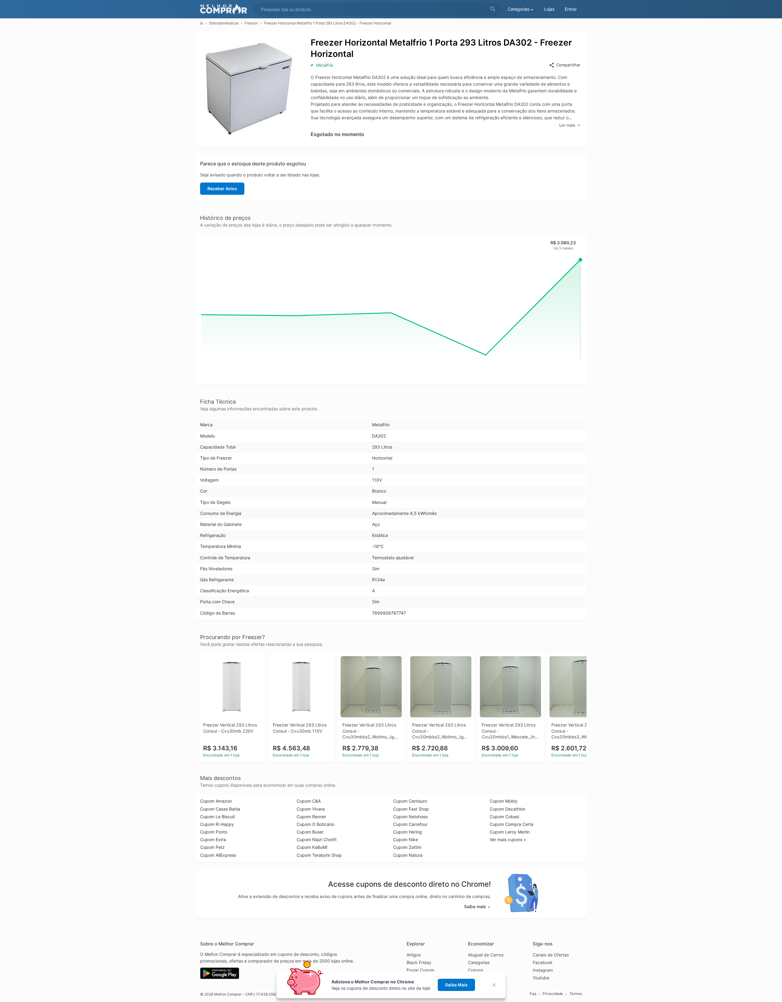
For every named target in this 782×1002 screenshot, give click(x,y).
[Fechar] (496, 985)
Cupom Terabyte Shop (319, 855)
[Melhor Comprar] (225, 9)
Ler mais (567, 125)
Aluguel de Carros (485, 954)
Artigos (414, 954)
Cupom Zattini (407, 847)
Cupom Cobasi (504, 816)
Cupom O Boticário (315, 824)
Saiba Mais (456, 984)
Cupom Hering (407, 831)
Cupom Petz (212, 847)
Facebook (543, 962)
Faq (533, 994)
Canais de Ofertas (551, 954)
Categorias (479, 962)
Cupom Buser (310, 831)
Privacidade (553, 994)
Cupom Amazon (216, 801)
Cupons (475, 970)
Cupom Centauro (410, 801)
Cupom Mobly (503, 801)
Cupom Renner (311, 816)
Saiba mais (475, 906)
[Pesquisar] (493, 9)
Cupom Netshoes (410, 816)
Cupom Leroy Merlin (510, 831)
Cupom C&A (309, 801)
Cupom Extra (213, 839)
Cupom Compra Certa (511, 824)
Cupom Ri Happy (217, 824)
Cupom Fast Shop (411, 809)
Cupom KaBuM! (312, 847)
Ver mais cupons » (508, 839)
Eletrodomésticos (224, 23)
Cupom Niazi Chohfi (316, 839)
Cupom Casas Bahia (220, 809)
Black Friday (419, 962)
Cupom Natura (407, 855)
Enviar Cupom (420, 970)
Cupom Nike (405, 839)
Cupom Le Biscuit (217, 816)
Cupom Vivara (311, 809)
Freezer (251, 23)
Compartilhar (568, 64)
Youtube (541, 977)
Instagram (543, 970)
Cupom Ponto (213, 831)
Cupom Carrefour (410, 824)
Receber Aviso (222, 188)
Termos (575, 994)
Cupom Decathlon (507, 809)
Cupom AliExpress (218, 855)
